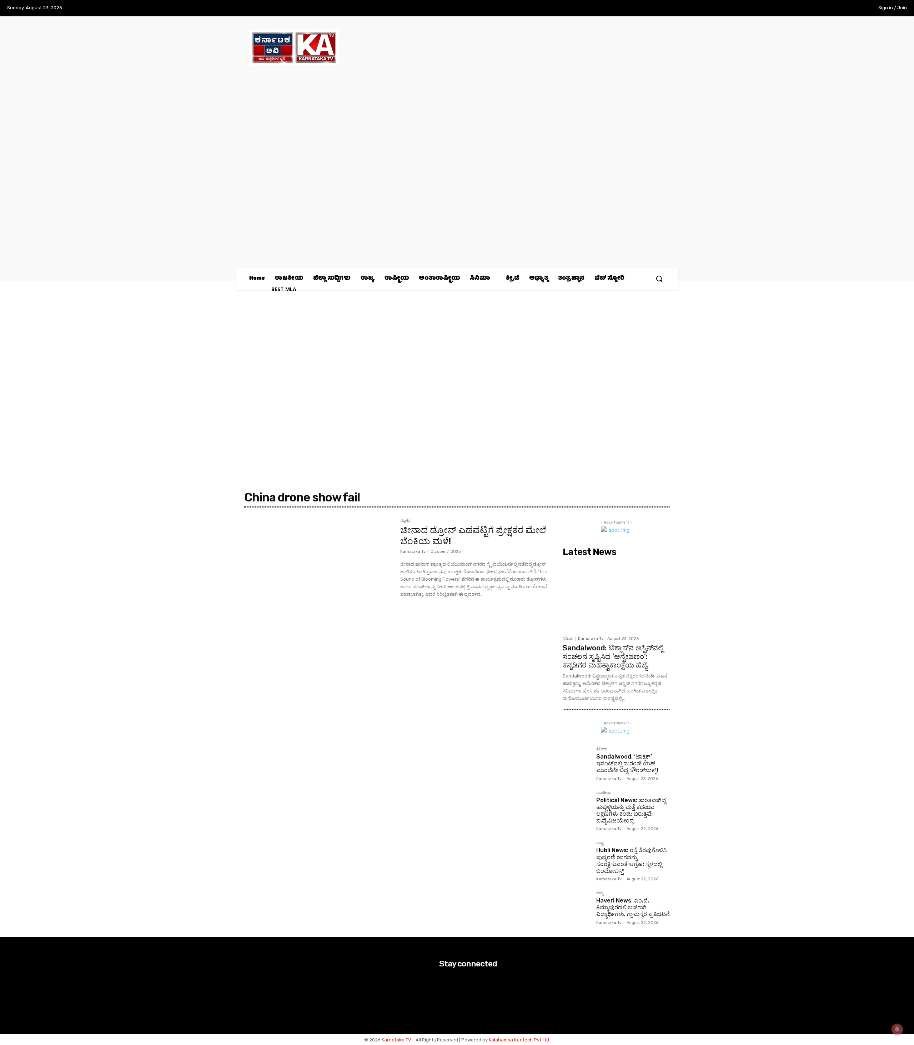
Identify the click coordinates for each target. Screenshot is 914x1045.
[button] (659, 278)
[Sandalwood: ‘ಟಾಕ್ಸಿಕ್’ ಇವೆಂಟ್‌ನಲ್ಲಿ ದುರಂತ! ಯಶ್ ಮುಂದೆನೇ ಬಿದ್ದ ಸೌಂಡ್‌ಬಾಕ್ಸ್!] (577, 761)
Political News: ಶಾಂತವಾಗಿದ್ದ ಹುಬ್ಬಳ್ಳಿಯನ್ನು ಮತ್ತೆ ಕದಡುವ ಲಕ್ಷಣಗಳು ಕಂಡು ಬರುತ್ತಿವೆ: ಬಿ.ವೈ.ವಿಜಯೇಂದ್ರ (631, 810)
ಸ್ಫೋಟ (405, 521)
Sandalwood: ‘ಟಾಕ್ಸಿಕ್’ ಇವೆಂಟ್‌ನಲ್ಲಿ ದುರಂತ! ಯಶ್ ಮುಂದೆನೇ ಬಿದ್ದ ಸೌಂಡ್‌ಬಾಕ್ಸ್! (627, 763)
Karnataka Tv (413, 551)
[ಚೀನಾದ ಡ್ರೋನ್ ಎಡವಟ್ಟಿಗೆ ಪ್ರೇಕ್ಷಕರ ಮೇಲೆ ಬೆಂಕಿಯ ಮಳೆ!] (318, 568)
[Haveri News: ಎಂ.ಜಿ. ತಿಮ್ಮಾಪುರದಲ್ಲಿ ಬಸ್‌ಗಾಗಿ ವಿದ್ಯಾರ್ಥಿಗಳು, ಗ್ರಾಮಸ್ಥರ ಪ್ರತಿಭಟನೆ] (577, 905)
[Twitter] (838, 8)
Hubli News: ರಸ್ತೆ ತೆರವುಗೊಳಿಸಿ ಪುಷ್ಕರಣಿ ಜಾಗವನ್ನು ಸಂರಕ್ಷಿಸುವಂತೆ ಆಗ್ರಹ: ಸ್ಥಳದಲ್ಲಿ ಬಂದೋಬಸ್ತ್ (631, 860)
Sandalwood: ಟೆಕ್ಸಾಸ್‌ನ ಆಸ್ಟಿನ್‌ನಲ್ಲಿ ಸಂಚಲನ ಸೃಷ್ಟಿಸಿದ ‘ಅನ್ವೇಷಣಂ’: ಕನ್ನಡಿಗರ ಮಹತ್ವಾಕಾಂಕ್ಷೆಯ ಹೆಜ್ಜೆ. (613, 656)
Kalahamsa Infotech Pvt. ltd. (519, 1039)
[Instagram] (823, 8)
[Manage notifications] (897, 1029)
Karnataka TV (396, 1039)
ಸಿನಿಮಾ (568, 639)
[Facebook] (808, 8)
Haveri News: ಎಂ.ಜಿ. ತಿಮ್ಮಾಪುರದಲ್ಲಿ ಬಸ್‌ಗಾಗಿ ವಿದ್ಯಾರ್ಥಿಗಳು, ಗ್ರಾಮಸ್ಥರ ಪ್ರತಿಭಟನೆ (633, 907)
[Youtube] (852, 8)
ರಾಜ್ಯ (599, 843)
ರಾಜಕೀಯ (604, 793)
